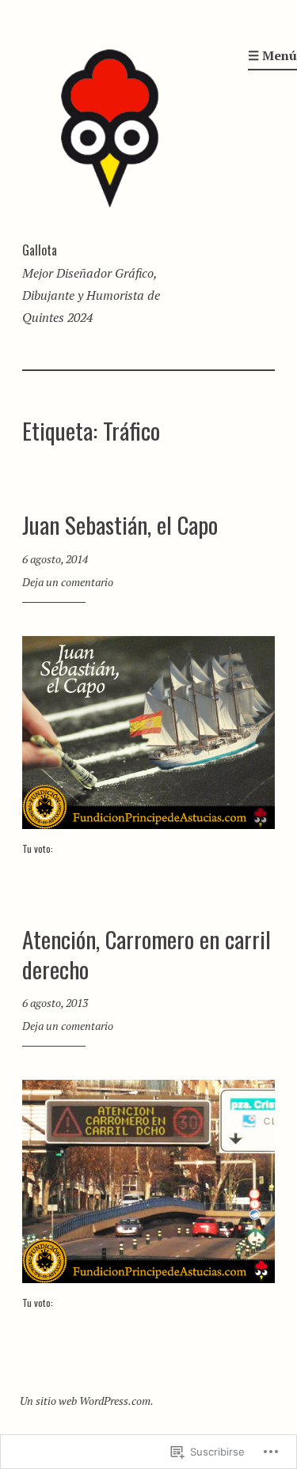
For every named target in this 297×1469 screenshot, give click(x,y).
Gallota (39, 249)
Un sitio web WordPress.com (85, 1400)
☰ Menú (272, 55)
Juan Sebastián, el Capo (120, 524)
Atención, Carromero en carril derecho (146, 954)
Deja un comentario (67, 581)
